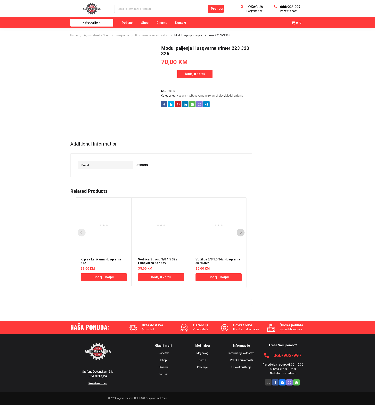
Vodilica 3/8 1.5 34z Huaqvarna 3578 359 (218, 261)
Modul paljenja (234, 95)
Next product (249, 302)
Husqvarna (122, 35)
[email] (268, 382)
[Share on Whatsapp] (192, 104)
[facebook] (275, 382)
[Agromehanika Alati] (92, 9)
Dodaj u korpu (195, 74)
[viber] (289, 382)
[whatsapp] (296, 382)
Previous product (242, 302)
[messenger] (282, 382)
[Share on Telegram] (206, 104)
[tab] (94, 144)
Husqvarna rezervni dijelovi (151, 35)
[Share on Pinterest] (178, 104)
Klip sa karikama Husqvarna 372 (101, 261)
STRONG (142, 165)
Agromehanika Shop (96, 35)
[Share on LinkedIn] (185, 104)
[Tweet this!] (171, 104)
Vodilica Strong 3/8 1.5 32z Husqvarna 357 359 (157, 261)
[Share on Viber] (199, 104)
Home (74, 35)
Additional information (94, 144)
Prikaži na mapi (97, 383)
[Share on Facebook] (164, 104)
